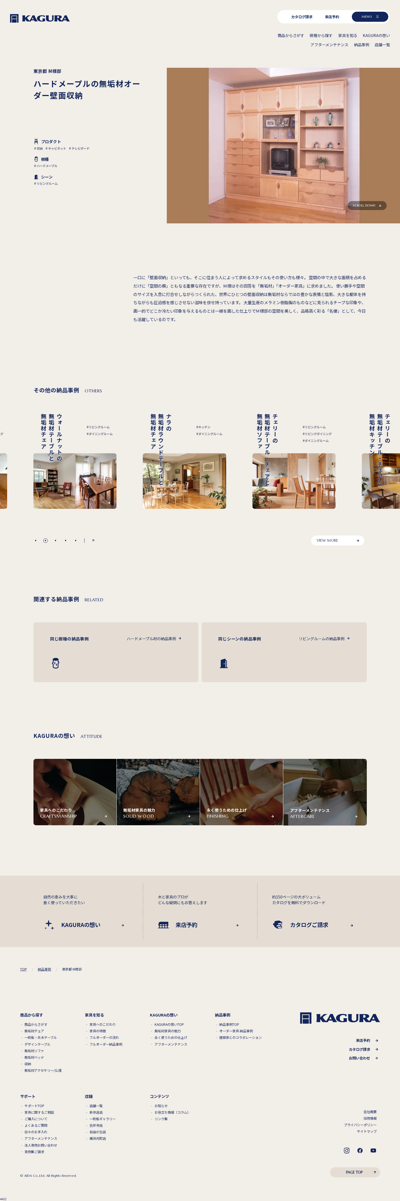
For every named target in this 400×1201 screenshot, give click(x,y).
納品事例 (44, 969)
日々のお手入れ (35, 1132)
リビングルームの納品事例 (321, 638)
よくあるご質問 (35, 1125)
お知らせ (161, 1106)
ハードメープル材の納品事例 (151, 638)
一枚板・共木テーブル (40, 1038)
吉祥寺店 (96, 1125)
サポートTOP (34, 1106)
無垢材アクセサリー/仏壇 (42, 1070)
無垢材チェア (34, 1031)
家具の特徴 (98, 1031)
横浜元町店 (98, 1139)
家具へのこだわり (103, 1025)
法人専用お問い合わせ (40, 1145)
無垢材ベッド (34, 1057)
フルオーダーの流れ (104, 1038)
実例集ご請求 (34, 1152)
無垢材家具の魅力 (168, 1031)
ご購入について (35, 1119)
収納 (27, 1064)
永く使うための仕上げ (171, 1038)
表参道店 (96, 1112)
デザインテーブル (37, 1044)
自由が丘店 (98, 1132)
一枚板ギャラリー (103, 1119)
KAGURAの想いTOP (169, 1025)
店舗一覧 (96, 1106)
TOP (23, 969)
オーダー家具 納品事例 (236, 1031)
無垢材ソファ (34, 1051)
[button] (35, 540)
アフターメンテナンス (171, 1044)
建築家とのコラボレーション (240, 1038)
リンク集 (161, 1119)
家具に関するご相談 (39, 1112)
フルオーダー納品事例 (106, 1044)
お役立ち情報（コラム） (172, 1112)
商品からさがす (35, 1025)
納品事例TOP (229, 1025)
